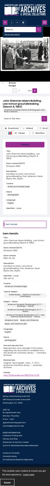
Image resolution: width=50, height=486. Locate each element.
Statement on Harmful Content (16, 442)
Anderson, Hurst (11, 320)
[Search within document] (44, 118)
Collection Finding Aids (12, 435)
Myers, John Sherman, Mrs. (16, 324)
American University (11, 453)
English (11, 203)
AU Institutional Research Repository (18, 459)
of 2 (30, 90)
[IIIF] (10, 133)
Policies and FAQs (10, 439)
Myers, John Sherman (29, 320)
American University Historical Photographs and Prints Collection (24, 111)
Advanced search (12, 34)
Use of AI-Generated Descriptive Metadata (20, 445)
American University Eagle (19, 186)
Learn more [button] (28, 474)
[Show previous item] (14, 90)
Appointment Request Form (14, 422)
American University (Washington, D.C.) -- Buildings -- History (25, 305)
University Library (10, 456)
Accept (7, 482)
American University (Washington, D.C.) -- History (25, 310)
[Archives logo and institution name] (25, 10)
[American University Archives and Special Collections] (20, 389)
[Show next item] (34, 90)
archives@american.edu (13, 426)
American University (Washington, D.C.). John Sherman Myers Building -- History (25, 316)
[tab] (25, 144)
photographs (13, 195)
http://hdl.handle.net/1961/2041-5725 (21, 375)
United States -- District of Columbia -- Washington (25, 295)
